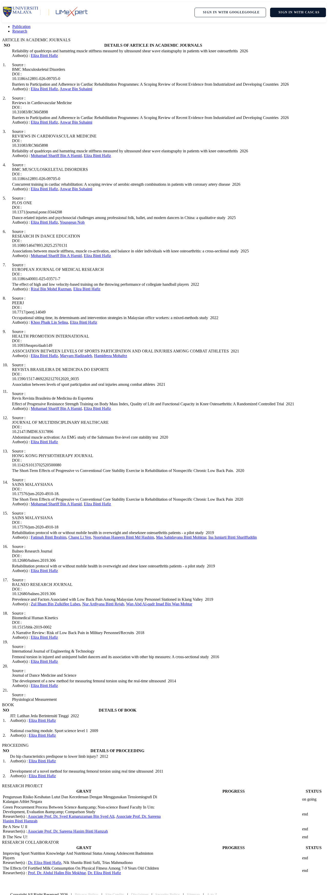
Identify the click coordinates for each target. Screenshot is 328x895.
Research (19, 31)
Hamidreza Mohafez (110, 355)
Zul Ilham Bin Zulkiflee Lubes (55, 604)
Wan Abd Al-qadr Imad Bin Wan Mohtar (159, 604)
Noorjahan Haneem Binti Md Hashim (123, 537)
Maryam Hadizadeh (76, 355)
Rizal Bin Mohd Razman (51, 289)
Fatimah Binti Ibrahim (48, 537)
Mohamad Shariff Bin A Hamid (56, 155)
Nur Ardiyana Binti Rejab (103, 604)
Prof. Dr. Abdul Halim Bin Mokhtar (57, 873)
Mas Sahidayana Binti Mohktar (181, 537)
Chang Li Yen (79, 537)
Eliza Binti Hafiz (44, 55)
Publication (21, 26)
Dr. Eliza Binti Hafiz (44, 862)
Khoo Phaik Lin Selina (49, 322)
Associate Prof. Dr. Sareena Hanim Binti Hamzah (68, 831)
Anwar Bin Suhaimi (76, 89)
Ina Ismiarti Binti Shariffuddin (232, 537)
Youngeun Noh (72, 222)
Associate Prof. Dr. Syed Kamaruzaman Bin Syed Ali (71, 816)
